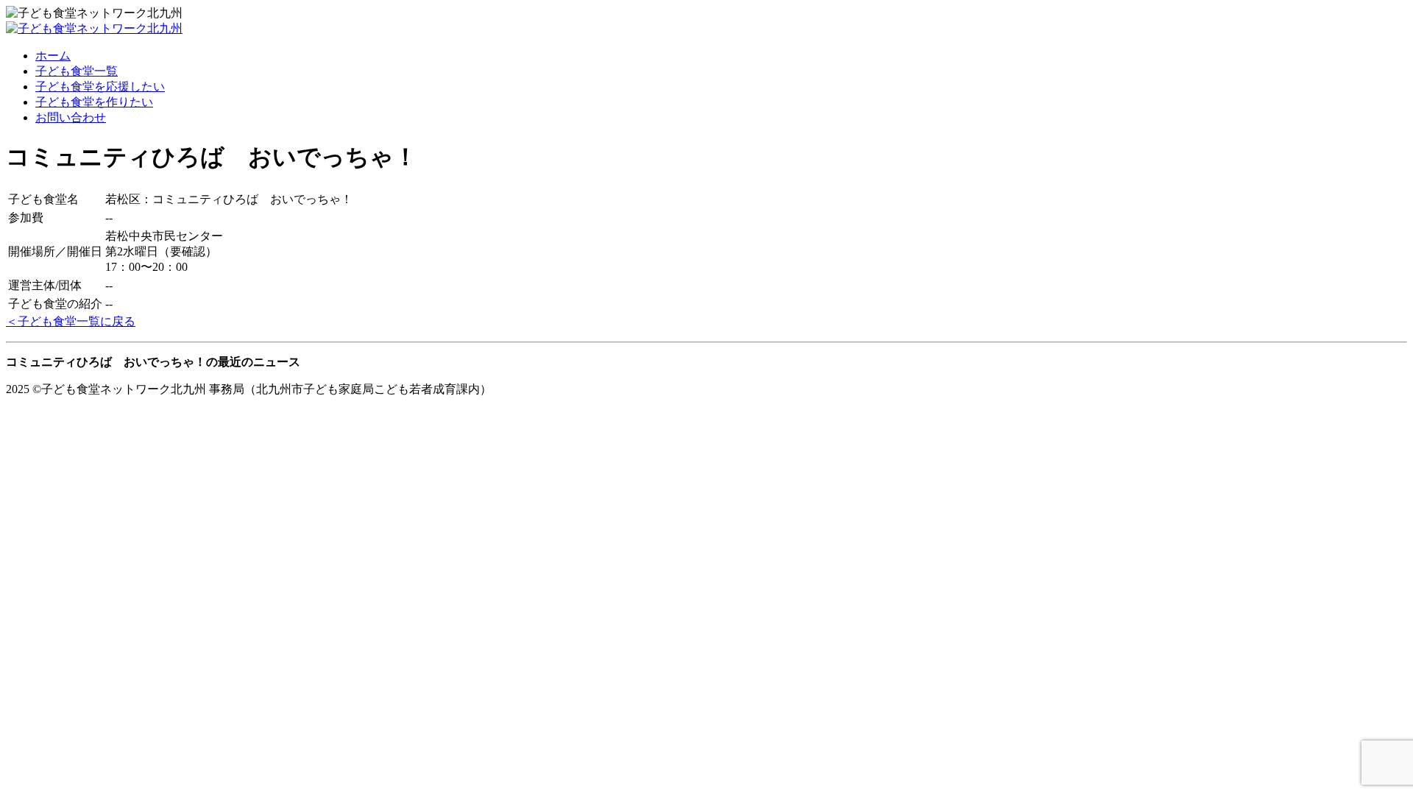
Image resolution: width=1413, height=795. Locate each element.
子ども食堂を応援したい (100, 86)
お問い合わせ (70, 117)
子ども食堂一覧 (76, 71)
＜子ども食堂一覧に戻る (70, 321)
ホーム (53, 55)
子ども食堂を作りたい (94, 102)
